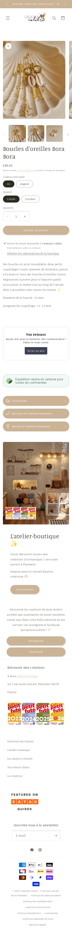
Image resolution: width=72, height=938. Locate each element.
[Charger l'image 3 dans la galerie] (54, 133)
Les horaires (25, 589)
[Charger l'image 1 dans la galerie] (17, 133)
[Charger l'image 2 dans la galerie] (36, 133)
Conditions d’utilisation (38, 907)
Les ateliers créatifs (19, 758)
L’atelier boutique (18, 749)
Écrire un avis (36, 350)
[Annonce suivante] (65, 4)
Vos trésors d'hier (18, 767)
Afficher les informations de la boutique (33, 253)
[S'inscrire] (56, 835)
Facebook (36, 652)
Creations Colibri (29, 891)
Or (8, 183)
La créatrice (15, 775)
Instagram (35, 640)
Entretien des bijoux (20, 741)
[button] (8, 18)
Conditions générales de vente (37, 919)
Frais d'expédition (26, 170)
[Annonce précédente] (7, 4)
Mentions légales (38, 924)
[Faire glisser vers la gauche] (4, 134)
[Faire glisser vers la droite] (68, 134)
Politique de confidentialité (37, 901)
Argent (24, 183)
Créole (11, 199)
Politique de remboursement (46, 895)
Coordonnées (51, 913)
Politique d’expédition (29, 913)
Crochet (30, 199)
